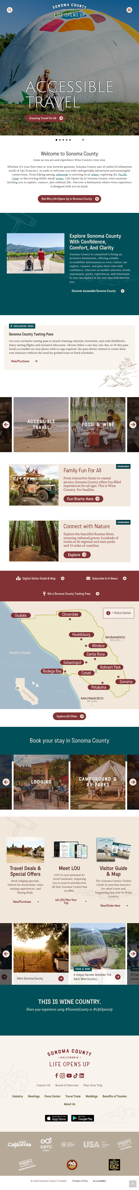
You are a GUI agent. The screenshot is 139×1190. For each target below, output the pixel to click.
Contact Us (43, 1085)
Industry (17, 1096)
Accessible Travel (41, 424)
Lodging (41, 781)
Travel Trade (73, 1096)
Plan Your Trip (92, 1085)
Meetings (34, 1096)
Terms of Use (80, 1181)
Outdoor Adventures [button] (63, 140)
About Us (69, 1104)
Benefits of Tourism (115, 1096)
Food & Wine (98, 424)
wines (95, 174)
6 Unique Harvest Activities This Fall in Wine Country (92, 977)
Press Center (53, 1096)
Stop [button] (83, 140)
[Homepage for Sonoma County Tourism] (69, 9)
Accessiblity (99, 1181)
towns (59, 178)
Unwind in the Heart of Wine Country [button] (66, 140)
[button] (132, 1183)
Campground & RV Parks (98, 782)
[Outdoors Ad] (69, 540)
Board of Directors (66, 1085)
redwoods (62, 174)
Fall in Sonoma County (30, 978)
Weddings (92, 1096)
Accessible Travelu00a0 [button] (70, 140)
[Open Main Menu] (129, 10)
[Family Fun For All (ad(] (69, 485)
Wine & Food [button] (60, 140)
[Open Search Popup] (10, 10)
